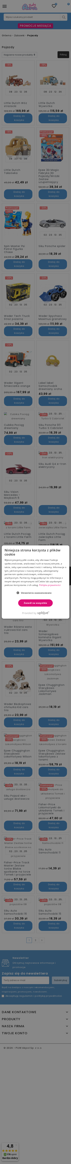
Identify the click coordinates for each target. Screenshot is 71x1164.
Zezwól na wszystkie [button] (35, 602)
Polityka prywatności (50, 585)
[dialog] (35, 582)
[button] (35, 592)
